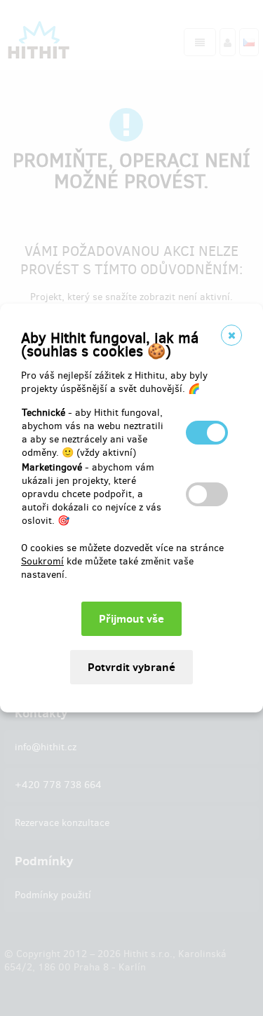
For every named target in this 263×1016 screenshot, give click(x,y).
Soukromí (42, 561)
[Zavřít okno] (231, 335)
